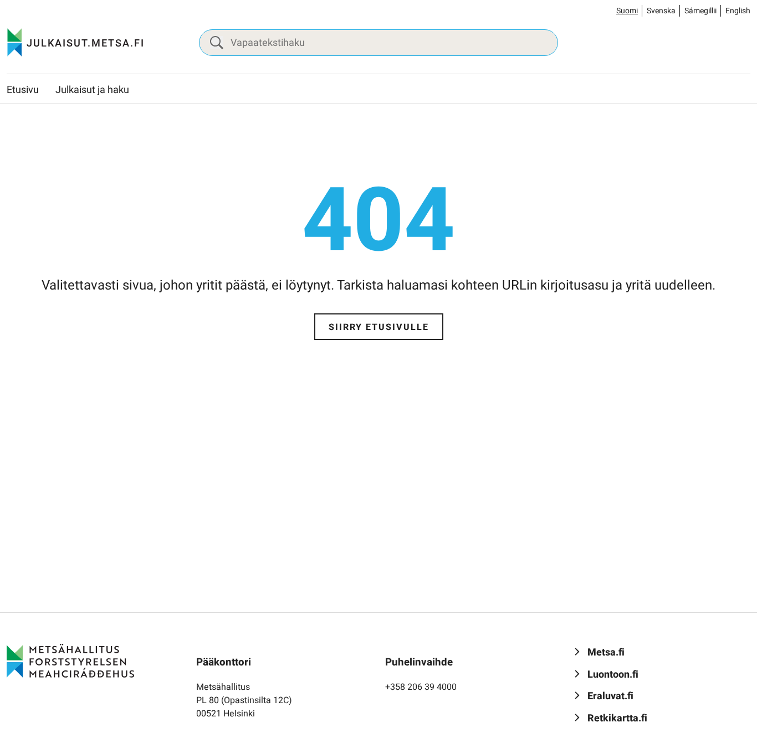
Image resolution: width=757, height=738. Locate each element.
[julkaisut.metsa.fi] (70, 660)
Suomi (627, 11)
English (737, 11)
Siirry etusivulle (379, 327)
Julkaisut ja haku (92, 89)
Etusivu (23, 89)
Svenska (661, 11)
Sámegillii (700, 11)
